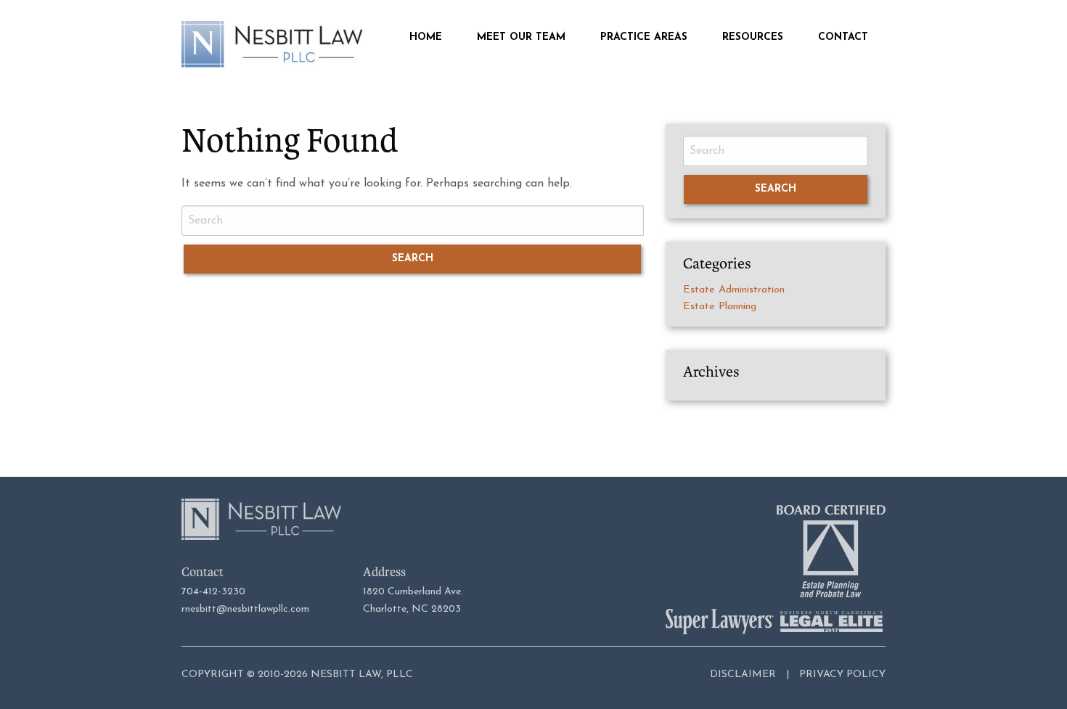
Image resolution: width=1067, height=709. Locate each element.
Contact (843, 38)
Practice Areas (643, 38)
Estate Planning (719, 306)
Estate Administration (734, 289)
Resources (752, 38)
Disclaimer (743, 674)
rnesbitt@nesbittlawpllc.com (245, 609)
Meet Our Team (521, 38)
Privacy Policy (842, 674)
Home (425, 38)
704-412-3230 (213, 591)
